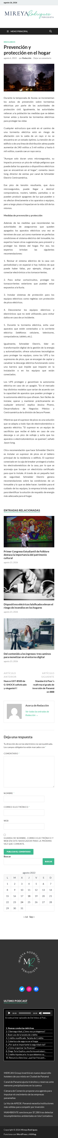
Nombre (9, 793)
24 (22, 902)
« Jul (25, 916)
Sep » (32, 916)
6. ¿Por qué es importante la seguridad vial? (26, 1044)
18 (29, 896)
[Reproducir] (9, 1013)
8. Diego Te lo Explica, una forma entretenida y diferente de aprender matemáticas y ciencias (26, 1051)
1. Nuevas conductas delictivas (20, 1028)
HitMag (32, 1134)
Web (6, 821)
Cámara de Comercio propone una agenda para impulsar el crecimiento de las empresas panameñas (28, 1094)
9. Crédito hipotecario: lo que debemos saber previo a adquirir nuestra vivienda (26, 1054)
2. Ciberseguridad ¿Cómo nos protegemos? (25, 1031)
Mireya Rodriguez (29, 1129)
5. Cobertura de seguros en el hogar (22, 1041)
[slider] (47, 1013)
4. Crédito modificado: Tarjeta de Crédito (24, 1038)
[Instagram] (29, 989)
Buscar (7, 856)
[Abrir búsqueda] (50, 31)
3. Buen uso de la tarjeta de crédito (21, 1034)
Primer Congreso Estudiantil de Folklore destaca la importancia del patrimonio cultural (26, 555)
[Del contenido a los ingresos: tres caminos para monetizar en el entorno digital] (29, 634)
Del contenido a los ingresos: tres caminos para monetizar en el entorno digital (27, 655)
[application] (29, 1013)
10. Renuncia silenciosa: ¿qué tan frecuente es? (26, 1057)
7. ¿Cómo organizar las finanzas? (20, 1048)
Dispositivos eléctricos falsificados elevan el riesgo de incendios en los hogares (28, 606)
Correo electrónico (17, 807)
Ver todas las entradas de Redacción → (37, 713)
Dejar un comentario (42, 58)
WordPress (22, 1134)
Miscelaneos (9, 42)
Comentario (12, 753)
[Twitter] (22, 989)
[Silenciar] (40, 1013)
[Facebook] (36, 989)
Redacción (26, 58)
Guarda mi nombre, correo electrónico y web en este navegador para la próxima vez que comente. (29, 841)
